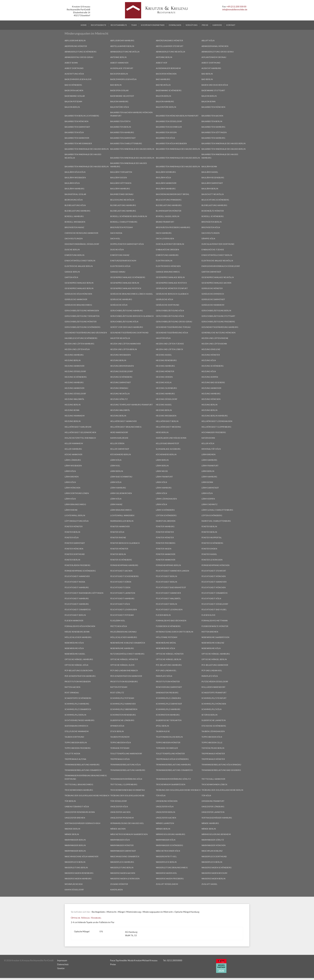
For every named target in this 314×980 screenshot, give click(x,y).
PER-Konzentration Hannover (126, 676)
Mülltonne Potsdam (166, 637)
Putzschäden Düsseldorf (215, 681)
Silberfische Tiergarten (169, 720)
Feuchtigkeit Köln (211, 598)
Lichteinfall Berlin (75, 515)
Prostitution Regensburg (124, 681)
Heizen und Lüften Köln (77, 349)
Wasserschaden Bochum (214, 873)
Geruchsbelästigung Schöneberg (82, 327)
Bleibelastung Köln (75, 205)
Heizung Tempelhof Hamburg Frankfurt (131, 405)
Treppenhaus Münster (213, 753)
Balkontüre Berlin (166, 107)
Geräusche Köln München (78, 294)
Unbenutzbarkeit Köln (77, 806)
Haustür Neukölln (120, 338)
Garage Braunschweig (168, 272)
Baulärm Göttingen (120, 183)
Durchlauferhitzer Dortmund (218, 244)
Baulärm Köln (163, 177)
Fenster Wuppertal (212, 537)
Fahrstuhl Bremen (165, 521)
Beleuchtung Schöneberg (215, 200)
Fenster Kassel (209, 554)
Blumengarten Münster (168, 211)
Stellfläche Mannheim (77, 731)
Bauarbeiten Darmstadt (77, 127)
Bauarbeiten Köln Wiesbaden (171, 143)
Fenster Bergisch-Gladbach (125, 543)
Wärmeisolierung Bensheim (216, 834)
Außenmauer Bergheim (168, 68)
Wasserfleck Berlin (75, 862)
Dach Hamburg (164, 233)
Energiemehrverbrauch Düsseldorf (221, 266)
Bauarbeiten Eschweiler (169, 127)
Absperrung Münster (76, 46)
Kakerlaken (116, 889)
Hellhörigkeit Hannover (123, 421)
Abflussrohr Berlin (75, 40)
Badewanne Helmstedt (122, 96)
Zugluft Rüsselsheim (167, 884)
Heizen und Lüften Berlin (123, 349)
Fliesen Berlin (163, 615)
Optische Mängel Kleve (122, 665)
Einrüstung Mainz (119, 255)
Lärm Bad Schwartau (121, 477)
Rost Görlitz (117, 692)
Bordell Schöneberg (213, 216)
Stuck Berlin (117, 731)
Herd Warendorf (119, 432)
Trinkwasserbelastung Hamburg (82, 764)
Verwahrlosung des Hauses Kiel (127, 823)
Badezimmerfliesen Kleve (78, 79)
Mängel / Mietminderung (129, 912)
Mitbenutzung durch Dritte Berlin (174, 632)
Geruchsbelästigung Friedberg (218, 321)
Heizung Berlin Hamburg (215, 416)
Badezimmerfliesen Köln (123, 79)
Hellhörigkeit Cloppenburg (216, 427)
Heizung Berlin (73, 360)
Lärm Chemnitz (209, 504)
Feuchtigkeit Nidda (75, 582)
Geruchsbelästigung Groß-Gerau (174, 321)
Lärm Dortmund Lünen (77, 493)
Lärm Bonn (207, 482)
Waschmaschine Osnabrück (124, 856)
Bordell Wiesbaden (75, 222)
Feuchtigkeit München (214, 576)
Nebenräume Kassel (75, 654)
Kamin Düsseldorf (74, 889)
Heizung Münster (211, 355)
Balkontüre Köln (119, 107)
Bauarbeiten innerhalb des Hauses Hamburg (220, 156)
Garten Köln (71, 277)
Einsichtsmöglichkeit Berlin (217, 255)
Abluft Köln (208, 40)
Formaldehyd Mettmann (215, 620)
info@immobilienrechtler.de (234, 9)
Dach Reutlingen (211, 233)
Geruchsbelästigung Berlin (216, 310)
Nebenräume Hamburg (122, 648)
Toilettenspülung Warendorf (126, 753)
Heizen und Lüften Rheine (215, 338)
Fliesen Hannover (74, 620)
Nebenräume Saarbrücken (215, 637)
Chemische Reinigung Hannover (81, 233)
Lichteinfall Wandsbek (122, 515)
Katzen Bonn (208, 438)
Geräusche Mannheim (213, 305)
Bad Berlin (207, 74)
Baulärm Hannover (166, 183)
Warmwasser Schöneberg (169, 845)
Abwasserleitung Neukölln (124, 52)
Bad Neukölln (163, 85)
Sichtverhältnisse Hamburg (79, 720)
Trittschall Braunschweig (79, 784)
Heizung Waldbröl (74, 399)
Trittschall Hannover (213, 779)
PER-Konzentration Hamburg (80, 676)
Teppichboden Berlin (76, 742)
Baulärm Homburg (166, 172)
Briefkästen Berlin (212, 222)
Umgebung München (166, 801)
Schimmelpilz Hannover (123, 704)
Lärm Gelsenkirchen (121, 493)
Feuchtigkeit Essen (120, 587)
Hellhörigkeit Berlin (167, 421)
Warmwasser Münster (122, 845)
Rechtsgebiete (98, 912)
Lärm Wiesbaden (73, 465)
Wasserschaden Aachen (122, 873)
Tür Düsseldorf (118, 801)
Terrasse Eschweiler (167, 748)
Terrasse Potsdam (119, 748)
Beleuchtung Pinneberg (169, 200)
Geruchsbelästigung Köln (170, 310)
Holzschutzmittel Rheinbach (80, 438)
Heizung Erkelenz (211, 349)
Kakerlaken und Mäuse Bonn (171, 438)
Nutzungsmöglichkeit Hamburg (127, 654)
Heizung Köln (209, 360)
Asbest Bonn (71, 63)
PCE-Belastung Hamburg (169, 665)
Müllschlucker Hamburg (78, 637)
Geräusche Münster (212, 288)
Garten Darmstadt (211, 272)
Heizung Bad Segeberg (213, 382)
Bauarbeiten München (213, 107)
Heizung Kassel (164, 355)
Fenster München (74, 549)
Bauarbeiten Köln (74, 132)
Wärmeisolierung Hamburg (170, 834)
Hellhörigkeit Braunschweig (126, 427)
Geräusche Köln (164, 299)
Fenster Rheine (118, 537)
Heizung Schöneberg (213, 366)
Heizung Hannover (75, 366)
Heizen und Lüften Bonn (214, 344)
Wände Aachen (118, 829)
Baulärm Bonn (209, 166)
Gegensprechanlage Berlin (170, 277)
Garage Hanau (117, 272)
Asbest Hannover (119, 63)
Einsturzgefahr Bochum (123, 260)
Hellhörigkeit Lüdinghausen (217, 421)
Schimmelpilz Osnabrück (78, 709)
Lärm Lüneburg (73, 460)
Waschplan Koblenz (212, 851)
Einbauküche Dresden (167, 249)
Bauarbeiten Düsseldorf (169, 121)
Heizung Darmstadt (120, 382)
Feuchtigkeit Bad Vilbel (214, 609)
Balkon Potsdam (73, 101)
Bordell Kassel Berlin (167, 216)
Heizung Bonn (72, 410)
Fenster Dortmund (75, 554)
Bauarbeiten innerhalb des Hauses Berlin (224, 143)
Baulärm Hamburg (74, 188)
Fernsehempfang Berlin (168, 565)
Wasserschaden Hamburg (78, 878)
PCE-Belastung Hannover (215, 665)
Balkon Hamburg (119, 101)
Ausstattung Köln (74, 74)
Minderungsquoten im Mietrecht (158, 912)
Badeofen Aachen (74, 90)
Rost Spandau (72, 692)
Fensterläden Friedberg (77, 565)
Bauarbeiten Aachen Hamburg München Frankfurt (131, 114)
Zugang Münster (119, 884)
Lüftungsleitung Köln (77, 521)
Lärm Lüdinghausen (166, 499)
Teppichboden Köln (212, 737)
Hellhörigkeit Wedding (168, 427)
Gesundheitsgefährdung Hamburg (220, 327)
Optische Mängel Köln (76, 665)
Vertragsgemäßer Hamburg (217, 818)
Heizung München (211, 399)
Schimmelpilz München (214, 704)
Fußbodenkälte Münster (215, 626)
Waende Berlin (72, 829)
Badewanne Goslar (75, 96)
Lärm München (72, 488)
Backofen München (166, 74)
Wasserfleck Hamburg (122, 862)
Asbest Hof (161, 63)
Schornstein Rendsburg (123, 715)
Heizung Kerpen (210, 377)
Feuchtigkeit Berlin (166, 576)
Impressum (62, 960)
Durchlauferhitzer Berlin (170, 244)
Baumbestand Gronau (121, 194)
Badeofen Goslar (119, 90)
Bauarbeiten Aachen (212, 116)
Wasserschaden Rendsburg (79, 873)
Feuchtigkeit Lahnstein (122, 593)
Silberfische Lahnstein (214, 720)
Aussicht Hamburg (211, 68)
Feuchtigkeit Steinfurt (214, 571)
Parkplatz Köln (164, 676)
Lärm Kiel (115, 465)
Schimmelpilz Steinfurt (214, 698)
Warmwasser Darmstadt (123, 851)
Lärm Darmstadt (210, 488)
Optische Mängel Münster (170, 654)
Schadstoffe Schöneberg (78, 698)
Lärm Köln (115, 460)
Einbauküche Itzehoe (213, 249)
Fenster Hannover (120, 526)
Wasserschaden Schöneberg (217, 867)
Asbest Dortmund (211, 63)
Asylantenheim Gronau (214, 57)
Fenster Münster (74, 526)
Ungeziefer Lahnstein (213, 812)
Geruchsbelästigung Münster (81, 321)
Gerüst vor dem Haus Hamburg (126, 327)
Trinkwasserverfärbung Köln (126, 779)
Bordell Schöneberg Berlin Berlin (128, 216)
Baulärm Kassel (210, 172)
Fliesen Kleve (209, 615)
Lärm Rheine (71, 510)
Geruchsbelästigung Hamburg (126, 310)
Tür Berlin (70, 801)
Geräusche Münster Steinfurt (172, 288)
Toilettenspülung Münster (170, 753)
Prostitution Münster (168, 681)
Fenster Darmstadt (75, 543)
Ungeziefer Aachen (120, 812)
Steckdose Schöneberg (214, 726)
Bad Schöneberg (73, 85)
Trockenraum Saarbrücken (170, 784)
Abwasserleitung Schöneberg (81, 52)
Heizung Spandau (119, 388)
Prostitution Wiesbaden (78, 681)
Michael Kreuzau (149, 960)
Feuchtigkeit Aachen (121, 571)
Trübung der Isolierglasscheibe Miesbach (178, 790)
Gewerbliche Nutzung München (219, 332)
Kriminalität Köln (211, 449)
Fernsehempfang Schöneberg (80, 571)
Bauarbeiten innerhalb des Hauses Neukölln (83, 156)
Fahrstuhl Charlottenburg (216, 521)
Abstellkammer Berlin (122, 46)
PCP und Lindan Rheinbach (124, 670)
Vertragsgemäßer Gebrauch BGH (82, 823)
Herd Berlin (162, 432)
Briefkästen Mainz (74, 227)
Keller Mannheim (74, 443)
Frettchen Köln (118, 626)
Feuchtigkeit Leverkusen (123, 609)
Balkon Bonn (209, 101)
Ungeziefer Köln (119, 806)
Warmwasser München (214, 845)
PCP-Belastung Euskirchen (79, 670)
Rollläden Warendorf (213, 687)
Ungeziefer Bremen (75, 818)
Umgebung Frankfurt (213, 801)
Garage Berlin (72, 272)
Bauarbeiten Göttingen (214, 132)
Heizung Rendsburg (166, 360)
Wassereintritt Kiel (166, 856)
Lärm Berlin (162, 460)
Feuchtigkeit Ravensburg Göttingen (84, 593)
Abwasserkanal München (215, 46)
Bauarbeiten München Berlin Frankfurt (177, 116)
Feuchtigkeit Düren (120, 582)
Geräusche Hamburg (121, 299)
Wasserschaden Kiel (166, 873)
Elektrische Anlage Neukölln (217, 260)
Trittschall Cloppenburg (123, 784)
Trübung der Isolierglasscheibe (127, 795)
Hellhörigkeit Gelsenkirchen (80, 432)
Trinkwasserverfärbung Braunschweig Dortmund (86, 777)
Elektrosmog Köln (120, 266)
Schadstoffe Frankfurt (214, 692)
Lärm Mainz (116, 504)
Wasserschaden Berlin (213, 878)
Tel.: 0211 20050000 (172, 960)
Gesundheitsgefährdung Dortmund (129, 332)
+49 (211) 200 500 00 (236, 6)
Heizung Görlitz (119, 399)
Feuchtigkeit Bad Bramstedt (171, 587)
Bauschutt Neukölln (213, 194)
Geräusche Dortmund (167, 305)
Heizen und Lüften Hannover (125, 344)
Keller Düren (117, 443)
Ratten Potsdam (118, 687)
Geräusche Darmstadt (213, 299)
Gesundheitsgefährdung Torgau (173, 327)
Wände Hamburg (210, 823)
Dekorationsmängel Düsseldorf (82, 244)
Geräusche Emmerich (213, 294)
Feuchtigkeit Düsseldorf (215, 604)
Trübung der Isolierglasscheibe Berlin (222, 790)
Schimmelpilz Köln (212, 709)
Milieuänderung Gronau (123, 632)
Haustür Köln (163, 338)
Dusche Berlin (72, 249)
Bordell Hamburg (74, 216)
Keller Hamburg (73, 449)
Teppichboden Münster (168, 742)
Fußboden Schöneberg (168, 626)
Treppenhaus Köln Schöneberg (172, 759)
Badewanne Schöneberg (169, 90)
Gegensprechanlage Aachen (216, 283)
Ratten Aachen (72, 687)
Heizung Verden (164, 377)
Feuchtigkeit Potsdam (122, 615)
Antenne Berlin (118, 57)
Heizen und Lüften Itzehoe (170, 344)
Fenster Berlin (209, 526)
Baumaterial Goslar (75, 194)
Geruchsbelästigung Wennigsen (82, 310)
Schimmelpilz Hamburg (77, 704)
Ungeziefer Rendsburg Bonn (80, 812)
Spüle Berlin (162, 726)
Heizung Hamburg (74, 355)
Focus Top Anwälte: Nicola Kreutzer (126, 960)
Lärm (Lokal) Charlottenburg (217, 510)
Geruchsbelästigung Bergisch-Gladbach (132, 316)
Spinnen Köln (117, 726)
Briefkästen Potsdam (121, 227)
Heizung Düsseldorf (75, 371)
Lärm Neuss (162, 471)
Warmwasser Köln (120, 840)
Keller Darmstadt (119, 449)
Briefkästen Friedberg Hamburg (173, 227)
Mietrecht (111, 912)
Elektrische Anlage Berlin (79, 266)
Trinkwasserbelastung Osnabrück (83, 770)
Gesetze (61, 968)
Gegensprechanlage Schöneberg (127, 277)
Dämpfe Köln (208, 238)
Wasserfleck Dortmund (214, 856)
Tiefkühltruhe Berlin (213, 748)
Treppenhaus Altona (75, 759)
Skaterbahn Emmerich (76, 726)
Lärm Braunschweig (75, 504)
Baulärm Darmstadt (212, 183)
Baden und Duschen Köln (215, 85)
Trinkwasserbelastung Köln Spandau (221, 764)
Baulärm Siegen (118, 177)
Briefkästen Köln (211, 227)
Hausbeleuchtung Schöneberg (81, 338)
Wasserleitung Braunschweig (172, 867)
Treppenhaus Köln (120, 759)
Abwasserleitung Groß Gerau (218, 52)
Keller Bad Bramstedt (167, 443)
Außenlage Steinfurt (121, 68)
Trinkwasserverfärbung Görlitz (173, 779)
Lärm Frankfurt (210, 465)
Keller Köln (208, 443)
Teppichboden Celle (212, 742)
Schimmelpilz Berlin (75, 715)
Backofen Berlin (119, 74)
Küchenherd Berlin (120, 454)
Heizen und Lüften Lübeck (169, 349)
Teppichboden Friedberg (78, 748)
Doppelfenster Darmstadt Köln (127, 244)
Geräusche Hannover (76, 299)
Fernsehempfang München (215, 565)
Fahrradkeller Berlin (121, 521)
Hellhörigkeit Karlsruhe (78, 427)
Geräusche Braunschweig (78, 305)
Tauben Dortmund (74, 737)
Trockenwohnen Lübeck (214, 784)
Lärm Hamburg (209, 460)
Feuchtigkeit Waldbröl (168, 598)
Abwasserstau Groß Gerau (79, 57)
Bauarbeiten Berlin (212, 121)
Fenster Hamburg (165, 526)
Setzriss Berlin (209, 715)
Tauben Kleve (163, 731)
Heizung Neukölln (120, 393)
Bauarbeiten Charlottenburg (126, 143)
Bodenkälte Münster (213, 211)
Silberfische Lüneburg (122, 720)
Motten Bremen (210, 632)
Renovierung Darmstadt (169, 687)
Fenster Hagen (163, 549)
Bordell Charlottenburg (123, 222)
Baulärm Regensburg (213, 177)
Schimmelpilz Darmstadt (169, 704)
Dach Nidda (116, 233)
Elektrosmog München (168, 266)
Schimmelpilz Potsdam (122, 698)
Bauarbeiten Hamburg (213, 127)
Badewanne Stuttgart (213, 90)
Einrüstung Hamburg (167, 255)
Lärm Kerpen (208, 499)
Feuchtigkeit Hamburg (77, 587)
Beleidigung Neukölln (122, 200)
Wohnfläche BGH (74, 884)
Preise (113, 964)
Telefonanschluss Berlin (169, 737)
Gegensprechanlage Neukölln (218, 277)
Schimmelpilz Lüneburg (168, 698)
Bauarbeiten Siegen (166, 132)
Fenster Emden (209, 549)
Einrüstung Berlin (74, 255)
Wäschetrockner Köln (168, 851)
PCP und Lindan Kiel (166, 670)
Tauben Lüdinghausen (213, 731)
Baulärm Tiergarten (121, 172)
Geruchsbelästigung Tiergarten (82, 316)
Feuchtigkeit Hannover (77, 576)
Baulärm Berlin (210, 188)
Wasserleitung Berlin (76, 867)
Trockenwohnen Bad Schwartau (127, 790)
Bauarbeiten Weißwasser (78, 143)
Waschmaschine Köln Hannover (81, 856)
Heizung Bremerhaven (122, 366)
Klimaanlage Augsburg (168, 449)
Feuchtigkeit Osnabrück (215, 593)
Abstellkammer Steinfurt (169, 46)
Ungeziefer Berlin (165, 812)
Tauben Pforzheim (120, 737)
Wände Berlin (163, 829)
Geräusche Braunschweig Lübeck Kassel (131, 294)
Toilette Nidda (72, 753)
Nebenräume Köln (74, 643)
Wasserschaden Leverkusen (125, 878)
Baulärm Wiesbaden (75, 177)
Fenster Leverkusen (212, 560)
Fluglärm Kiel (117, 620)
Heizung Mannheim (75, 416)
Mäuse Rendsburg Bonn (77, 632)
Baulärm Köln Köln (75, 172)
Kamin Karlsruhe (119, 438)
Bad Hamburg (163, 79)
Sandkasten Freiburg (167, 692)
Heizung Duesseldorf (121, 371)
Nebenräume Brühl (166, 643)
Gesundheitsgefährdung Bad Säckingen (86, 332)
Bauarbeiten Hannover (77, 138)
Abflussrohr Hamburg (122, 40)
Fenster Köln (117, 532)
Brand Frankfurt (165, 222)
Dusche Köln (117, 249)
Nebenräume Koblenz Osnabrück (127, 643)
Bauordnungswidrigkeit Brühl (172, 194)
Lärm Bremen (209, 454)
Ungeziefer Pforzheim (122, 818)
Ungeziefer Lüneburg (213, 806)
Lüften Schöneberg (166, 515)
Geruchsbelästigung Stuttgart (218, 316)
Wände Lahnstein (165, 823)
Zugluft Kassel (209, 884)
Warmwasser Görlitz (213, 840)
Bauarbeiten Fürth (120, 121)
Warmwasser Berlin (75, 840)
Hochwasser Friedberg (214, 432)
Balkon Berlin (163, 96)
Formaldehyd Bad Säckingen (171, 620)
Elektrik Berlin (164, 260)
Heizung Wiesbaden (120, 355)
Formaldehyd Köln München (80, 626)
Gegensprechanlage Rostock (171, 283)
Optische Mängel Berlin (168, 659)
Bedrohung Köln (74, 200)
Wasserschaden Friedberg (170, 878)
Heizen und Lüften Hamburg (79, 344)
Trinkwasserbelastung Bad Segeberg (221, 770)
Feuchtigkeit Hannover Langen (172, 571)
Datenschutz (63, 964)
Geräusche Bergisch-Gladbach (172, 294)
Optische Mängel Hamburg (216, 654)
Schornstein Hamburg (168, 715)
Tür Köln (160, 795)
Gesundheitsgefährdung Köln (172, 332)
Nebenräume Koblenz (213, 643)
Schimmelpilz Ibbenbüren (123, 709)
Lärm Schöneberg (165, 510)
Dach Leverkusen (165, 238)
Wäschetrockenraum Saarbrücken (129, 834)
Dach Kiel (115, 238)
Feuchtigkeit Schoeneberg (124, 576)
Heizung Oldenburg (166, 388)
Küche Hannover (73, 454)
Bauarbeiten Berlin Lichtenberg (82, 116)
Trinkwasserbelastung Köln (125, 764)
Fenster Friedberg (165, 543)
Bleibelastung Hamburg (123, 205)
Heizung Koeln (163, 382)
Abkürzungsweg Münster (169, 40)
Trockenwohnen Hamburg (79, 790)
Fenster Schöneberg (212, 543)
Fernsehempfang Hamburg (124, 565)
